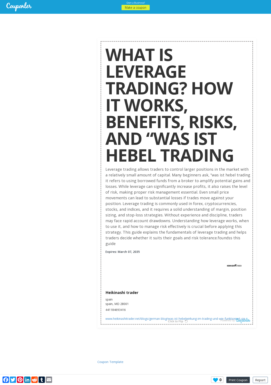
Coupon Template (110, 362)
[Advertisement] (135, 23)
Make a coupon (135, 8)
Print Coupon (238, 380)
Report (260, 380)
